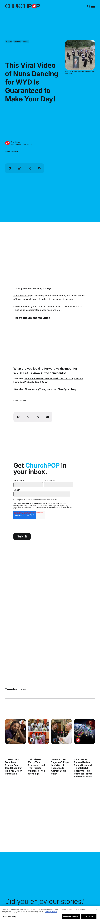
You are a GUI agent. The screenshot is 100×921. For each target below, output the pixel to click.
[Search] (88, 6)
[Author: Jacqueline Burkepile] (9, 740)
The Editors (15, 142)
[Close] (96, 909)
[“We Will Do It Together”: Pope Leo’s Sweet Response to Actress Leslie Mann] (61, 731)
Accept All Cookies (70, 917)
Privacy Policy (51, 912)
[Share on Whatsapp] (20, 168)
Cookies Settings (10, 917)
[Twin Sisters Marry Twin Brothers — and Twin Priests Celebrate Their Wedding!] (38, 731)
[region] (50, 913)
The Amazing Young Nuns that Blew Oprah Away (51, 389)
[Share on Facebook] (10, 168)
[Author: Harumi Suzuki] (32, 740)
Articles (9, 41)
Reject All (89, 917)
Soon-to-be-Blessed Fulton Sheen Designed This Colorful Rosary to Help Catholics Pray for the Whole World (83, 768)
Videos (25, 41)
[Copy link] (39, 168)
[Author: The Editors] (7, 143)
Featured (17, 41)
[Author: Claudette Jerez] (55, 740)
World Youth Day (22, 295)
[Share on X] (29, 168)
